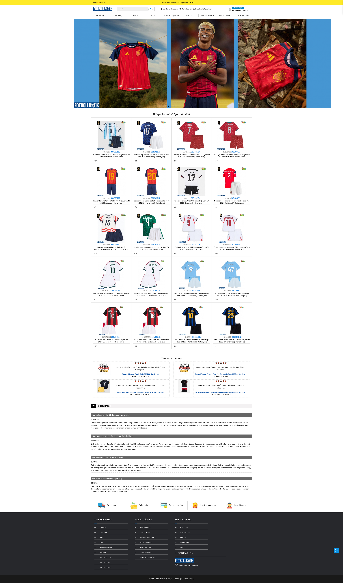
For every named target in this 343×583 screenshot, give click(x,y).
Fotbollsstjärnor (171, 15)
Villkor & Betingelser (148, 557)
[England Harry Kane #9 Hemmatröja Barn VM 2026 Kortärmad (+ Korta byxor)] (191, 228)
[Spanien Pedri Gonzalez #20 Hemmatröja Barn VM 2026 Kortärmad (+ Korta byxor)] (151, 182)
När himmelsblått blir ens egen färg (107, 478)
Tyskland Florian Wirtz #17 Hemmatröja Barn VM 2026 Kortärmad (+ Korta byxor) (192, 202)
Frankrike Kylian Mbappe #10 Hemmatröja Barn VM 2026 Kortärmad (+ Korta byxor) (151, 156)
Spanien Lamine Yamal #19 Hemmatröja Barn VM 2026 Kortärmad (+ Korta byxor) (111, 202)
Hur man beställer (147, 537)
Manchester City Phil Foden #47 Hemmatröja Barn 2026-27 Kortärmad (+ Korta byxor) (232, 294)
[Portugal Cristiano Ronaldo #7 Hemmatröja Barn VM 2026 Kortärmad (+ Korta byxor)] (191, 135)
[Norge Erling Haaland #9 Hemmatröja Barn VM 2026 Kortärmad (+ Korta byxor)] (231, 182)
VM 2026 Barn (207, 15)
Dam (153, 15)
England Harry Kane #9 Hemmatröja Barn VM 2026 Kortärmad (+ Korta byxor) (192, 248)
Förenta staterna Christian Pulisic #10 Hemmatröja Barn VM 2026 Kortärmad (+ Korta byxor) (111, 249)
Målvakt (189, 15)
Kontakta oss (240, 505)
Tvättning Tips (145, 547)
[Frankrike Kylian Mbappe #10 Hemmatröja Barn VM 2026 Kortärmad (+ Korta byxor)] (151, 135)
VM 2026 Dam (242, 15)
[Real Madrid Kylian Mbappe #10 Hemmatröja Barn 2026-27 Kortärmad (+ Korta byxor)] (111, 274)
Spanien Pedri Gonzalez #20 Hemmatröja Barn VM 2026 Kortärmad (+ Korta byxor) (151, 202)
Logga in (174, 9)
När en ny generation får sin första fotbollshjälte (112, 436)
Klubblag (100, 15)
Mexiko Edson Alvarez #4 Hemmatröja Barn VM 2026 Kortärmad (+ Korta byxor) (151, 248)
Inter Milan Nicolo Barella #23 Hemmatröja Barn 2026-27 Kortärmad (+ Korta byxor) (232, 341)
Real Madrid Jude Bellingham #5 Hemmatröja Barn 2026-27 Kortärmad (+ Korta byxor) (151, 294)
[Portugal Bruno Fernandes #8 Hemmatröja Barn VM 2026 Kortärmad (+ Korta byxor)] (231, 135)
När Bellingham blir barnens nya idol (107, 457)
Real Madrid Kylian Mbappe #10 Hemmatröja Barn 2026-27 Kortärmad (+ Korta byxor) (111, 294)
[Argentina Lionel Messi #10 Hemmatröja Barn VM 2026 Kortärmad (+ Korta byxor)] (111, 135)
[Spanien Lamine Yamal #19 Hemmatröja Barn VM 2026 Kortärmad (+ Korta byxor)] (111, 182)
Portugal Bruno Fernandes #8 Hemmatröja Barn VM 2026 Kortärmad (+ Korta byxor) (232, 156)
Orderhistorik (185, 532)
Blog (182, 547)
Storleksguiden (146, 542)
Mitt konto (184, 527)
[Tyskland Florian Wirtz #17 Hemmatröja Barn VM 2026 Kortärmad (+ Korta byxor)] (191, 182)
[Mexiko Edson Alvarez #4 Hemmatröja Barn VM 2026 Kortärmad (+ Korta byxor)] (151, 228)
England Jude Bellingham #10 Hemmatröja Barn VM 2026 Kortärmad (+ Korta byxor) (232, 248)
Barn (135, 15)
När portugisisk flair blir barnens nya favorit (110, 415)
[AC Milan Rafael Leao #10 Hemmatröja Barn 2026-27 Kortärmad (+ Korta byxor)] (111, 320)
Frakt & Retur (145, 532)
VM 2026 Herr (225, 15)
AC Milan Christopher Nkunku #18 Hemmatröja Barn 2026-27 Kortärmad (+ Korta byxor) (151, 341)
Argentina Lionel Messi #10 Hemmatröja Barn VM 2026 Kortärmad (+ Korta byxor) (111, 156)
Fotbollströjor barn (179, 579)
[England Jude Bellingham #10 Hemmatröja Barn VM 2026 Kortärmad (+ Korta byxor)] (231, 228)
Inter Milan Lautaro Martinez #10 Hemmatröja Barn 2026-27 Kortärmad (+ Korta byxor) (192, 341)
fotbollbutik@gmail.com (203, 9)
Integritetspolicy (146, 552)
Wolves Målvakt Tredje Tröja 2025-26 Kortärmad (140, 374)
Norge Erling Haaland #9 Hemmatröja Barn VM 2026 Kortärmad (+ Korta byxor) (231, 202)
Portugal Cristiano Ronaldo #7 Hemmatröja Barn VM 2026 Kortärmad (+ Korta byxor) (192, 156)
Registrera (166, 9)
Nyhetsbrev (184, 542)
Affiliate (183, 537)
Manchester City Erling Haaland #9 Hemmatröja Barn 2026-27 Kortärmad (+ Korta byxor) (192, 294)
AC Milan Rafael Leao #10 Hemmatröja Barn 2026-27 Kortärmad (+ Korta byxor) (111, 341)
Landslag (117, 15)
